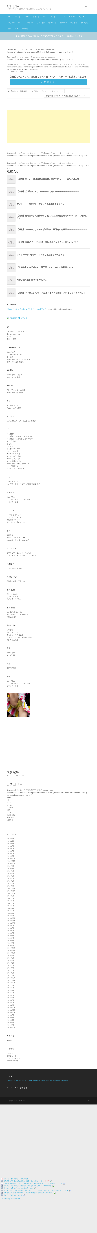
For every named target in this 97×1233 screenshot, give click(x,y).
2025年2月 (11, 883)
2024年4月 (11, 908)
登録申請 (25, 29)
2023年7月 (11, 930)
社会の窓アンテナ (41, 309)
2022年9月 (11, 955)
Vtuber (26, 17)
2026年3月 (11, 851)
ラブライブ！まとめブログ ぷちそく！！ (22, 555)
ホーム (9, 797)
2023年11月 (11, 921)
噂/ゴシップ (52, 23)
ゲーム (63, 17)
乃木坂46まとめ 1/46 (14, 568)
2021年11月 (11, 980)
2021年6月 (11, 993)
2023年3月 (11, 940)
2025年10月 (11, 863)
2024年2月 (11, 913)
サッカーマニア (12, 481)
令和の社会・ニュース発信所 (17, 614)
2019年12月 (11, 1027)
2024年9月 (11, 896)
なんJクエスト (12, 352)
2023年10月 (11, 923)
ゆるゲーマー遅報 (13, 449)
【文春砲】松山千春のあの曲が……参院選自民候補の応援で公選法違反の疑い (28, 1193)
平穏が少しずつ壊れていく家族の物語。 (16, 1179)
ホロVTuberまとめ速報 (15, 362)
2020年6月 (11, 1022)
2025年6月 (11, 873)
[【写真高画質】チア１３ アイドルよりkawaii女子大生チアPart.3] (18, 694)
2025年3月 (11, 881)
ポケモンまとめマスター (16, 537)
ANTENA (13, 6)
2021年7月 (11, 990)
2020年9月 (11, 1015)
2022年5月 (11, 965)
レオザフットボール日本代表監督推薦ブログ (23, 484)
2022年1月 (11, 975)
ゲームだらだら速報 (14, 456)
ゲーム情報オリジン (14, 461)
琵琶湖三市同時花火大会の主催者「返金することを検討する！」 (24, 1181)
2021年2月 (11, 1003)
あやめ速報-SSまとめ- (15, 375)
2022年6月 (11, 963)
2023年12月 (11, 918)
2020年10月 (11, 1012)
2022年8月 (11, 958)
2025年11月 (11, 861)
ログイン (10, 1053)
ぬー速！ (10, 357)
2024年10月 (11, 893)
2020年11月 (11, 1010)
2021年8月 (11, 988)
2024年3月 (11, 911)
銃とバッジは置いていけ (16, 522)
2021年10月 (11, 983)
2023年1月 (11, 945)
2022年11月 (11, 950)
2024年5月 (11, 906)
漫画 (9, 29)
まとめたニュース (13, 334)
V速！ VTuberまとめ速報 (16, 390)
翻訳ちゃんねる (12, 640)
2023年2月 (11, 943)
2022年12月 (11, 948)
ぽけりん (10, 535)
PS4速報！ (10, 434)
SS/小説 (17, 17)
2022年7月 (11, 960)
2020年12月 (11, 1008)
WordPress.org (12, 1061)
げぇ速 (9, 444)
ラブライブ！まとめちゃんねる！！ (20, 553)
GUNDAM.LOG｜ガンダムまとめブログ (21, 421)
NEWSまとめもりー (14, 515)
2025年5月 (11, 876)
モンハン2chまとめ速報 (15, 468)
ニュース (81, 17)
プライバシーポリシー (16, 23)
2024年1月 (11, 916)
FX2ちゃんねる (12, 594)
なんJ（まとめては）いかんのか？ (19, 499)
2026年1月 (11, 856)
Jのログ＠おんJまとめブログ (17, 331)
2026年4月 (11, 848)
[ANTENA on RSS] (86, 6)
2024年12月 (11, 888)
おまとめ (16, 309)
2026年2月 (11, 853)
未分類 (9, 1040)
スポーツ (72, 17)
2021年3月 (11, 1000)
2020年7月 (11, 1020)
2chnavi (9, 309)
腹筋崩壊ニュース (13, 520)
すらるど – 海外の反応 (15, 635)
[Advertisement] (48, 126)
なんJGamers (11, 446)
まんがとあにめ (12, 405)
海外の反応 (84, 23)
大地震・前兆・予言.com (16, 581)
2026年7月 (11, 841)
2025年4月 (11, 878)
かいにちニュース (13, 632)
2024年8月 (11, 898)
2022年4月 (11, 968)
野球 (8, 810)
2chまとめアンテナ (27, 309)
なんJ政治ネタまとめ (14, 354)
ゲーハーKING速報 (13, 453)
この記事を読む (48, 82)
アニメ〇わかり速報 (14, 408)
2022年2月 (11, 973)
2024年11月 (11, 891)
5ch (9, 17)
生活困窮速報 (12, 668)
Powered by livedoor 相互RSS (12, 1199)
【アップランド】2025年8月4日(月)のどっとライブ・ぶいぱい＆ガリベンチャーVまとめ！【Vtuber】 (36, 1190)
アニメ (45, 17)
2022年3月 (11, 970)
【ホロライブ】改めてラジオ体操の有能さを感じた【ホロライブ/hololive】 (28, 1186)
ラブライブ (41, 23)
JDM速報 (10, 630)
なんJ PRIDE (11, 497)
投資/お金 (63, 23)
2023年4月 (11, 938)
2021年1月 (11, 1005)
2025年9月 (11, 866)
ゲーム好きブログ (13, 458)
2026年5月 (11, 846)
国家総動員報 (12, 617)
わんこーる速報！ (13, 451)
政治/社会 (73, 23)
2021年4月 (11, 998)
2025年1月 (11, 886)
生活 (16, 29)
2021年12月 (11, 978)
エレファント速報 (13, 377)
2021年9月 (11, 985)
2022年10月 (11, 953)
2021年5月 (11, 995)
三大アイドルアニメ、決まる (13, 1195)
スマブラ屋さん (12, 466)
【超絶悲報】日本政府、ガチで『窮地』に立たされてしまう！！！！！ (35, 91)
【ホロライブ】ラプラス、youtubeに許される (18, 1188)
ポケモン (30, 23)
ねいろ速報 (11, 653)
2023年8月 (11, 928)
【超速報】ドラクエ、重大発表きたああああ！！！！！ (67, 96)
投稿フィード (12, 1056)
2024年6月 (11, 903)
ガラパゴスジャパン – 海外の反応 (19, 637)
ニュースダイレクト (14, 517)
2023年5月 (11, 935)
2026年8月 (11, 839)
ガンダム (54, 17)
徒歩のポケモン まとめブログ (18, 540)
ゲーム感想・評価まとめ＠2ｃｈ (19, 463)
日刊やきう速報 (12, 502)
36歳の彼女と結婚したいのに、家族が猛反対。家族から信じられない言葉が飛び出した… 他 (33, 1183)
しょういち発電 (12, 596)
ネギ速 (9, 336)
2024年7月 (11, 901)
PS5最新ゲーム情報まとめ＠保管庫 (20, 436)
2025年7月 (11, 871)
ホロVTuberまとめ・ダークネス (18, 359)
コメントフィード (13, 1058)
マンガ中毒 (11, 655)
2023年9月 (11, 926)
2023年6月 (11, 933)
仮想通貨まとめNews (14, 599)
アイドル (36, 17)
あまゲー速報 (12, 441)
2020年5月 (11, 1025)
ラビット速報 (12, 339)
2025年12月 (11, 858)
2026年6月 (11, 844)
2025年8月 (11, 868)
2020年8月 (11, 1017)
